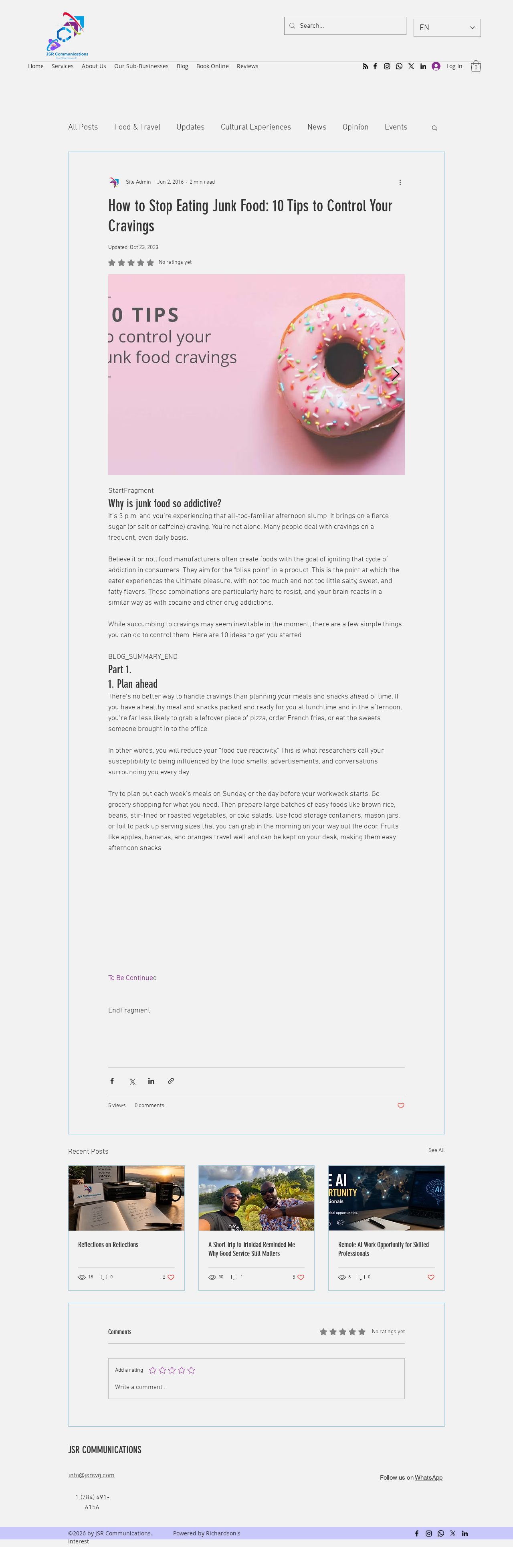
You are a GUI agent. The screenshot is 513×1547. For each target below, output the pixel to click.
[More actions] (400, 182)
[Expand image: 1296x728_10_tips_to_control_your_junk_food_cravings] (256, 374)
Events (396, 127)
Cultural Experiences (256, 127)
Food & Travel (137, 127)
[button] (476, 66)
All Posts (83, 127)
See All (436, 1150)
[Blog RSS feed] (365, 66)
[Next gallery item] (395, 374)
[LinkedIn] (423, 66)
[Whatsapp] (399, 66)
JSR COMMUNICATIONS (106, 1450)
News (317, 127)
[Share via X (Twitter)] (131, 1081)
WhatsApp (428, 1477)
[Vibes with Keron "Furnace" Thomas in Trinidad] (257, 1198)
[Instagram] (387, 66)
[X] (411, 66)
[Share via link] (171, 1081)
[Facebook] (375, 66)
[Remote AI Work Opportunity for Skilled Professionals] (386, 1198)
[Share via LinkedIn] (151, 1081)
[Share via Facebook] (112, 1081)
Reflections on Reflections (108, 1244)
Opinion (356, 127)
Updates (190, 127)
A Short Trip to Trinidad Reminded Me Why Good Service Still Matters (251, 1249)
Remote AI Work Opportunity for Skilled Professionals (383, 1249)
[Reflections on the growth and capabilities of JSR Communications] (126, 1198)
